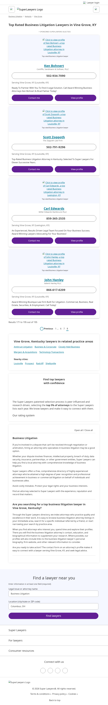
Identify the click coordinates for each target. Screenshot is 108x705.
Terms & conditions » (40, 693)
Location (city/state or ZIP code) (24, 601)
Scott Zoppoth (54, 137)
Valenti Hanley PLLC (52, 283)
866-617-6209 (55, 290)
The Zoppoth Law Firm (53, 140)
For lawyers (16, 640)
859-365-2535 (55, 218)
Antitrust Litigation (23, 346)
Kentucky (28, 16)
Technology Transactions (51, 352)
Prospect (29, 363)
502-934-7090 (55, 76)
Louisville (18, 363)
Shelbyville (51, 363)
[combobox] (53, 593)
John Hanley (54, 280)
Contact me (34, 97)
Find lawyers (53, 616)
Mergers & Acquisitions (25, 352)
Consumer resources (21, 650)
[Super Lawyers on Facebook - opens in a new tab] (43, 670)
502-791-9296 (55, 147)
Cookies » (73, 693)
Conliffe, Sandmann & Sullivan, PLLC (53, 69)
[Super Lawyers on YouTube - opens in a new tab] (57, 670)
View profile (77, 97)
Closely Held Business (69, 346)
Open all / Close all (83, 430)
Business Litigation (15, 16)
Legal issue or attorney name (23, 588)
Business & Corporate (45, 346)
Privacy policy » (59, 693)
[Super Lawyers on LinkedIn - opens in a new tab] (65, 670)
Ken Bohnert (54, 65)
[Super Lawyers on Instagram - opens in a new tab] (50, 670)
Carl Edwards (54, 208)
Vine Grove (38, 16)
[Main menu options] (12, 9)
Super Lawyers (17, 630)
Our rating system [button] (24, 415)
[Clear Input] (95, 593)
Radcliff (39, 363)
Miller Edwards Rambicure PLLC (53, 212)
